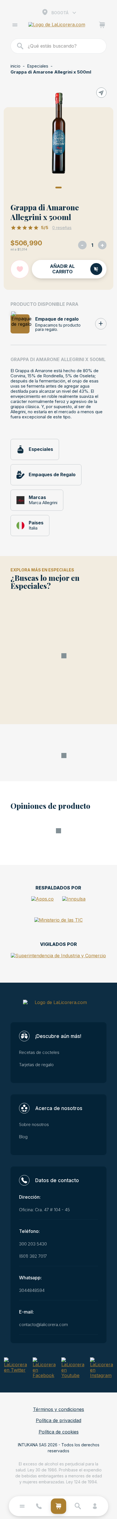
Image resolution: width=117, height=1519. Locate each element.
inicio (15, 66)
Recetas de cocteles (39, 1052)
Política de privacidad (58, 1420)
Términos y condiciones (58, 1409)
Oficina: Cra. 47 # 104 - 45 (44, 1209)
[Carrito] (102, 25)
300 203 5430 (33, 1244)
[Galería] (58, 135)
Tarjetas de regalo (36, 1064)
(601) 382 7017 (33, 1256)
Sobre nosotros (34, 1124)
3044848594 (32, 1290)
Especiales (37, 66)
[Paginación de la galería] (58, 187)
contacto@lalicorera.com (43, 1324)
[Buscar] (20, 46)
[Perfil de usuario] (95, 1506)
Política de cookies (59, 1432)
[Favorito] (20, 269)
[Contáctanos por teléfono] (39, 1506)
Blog (23, 1136)
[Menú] (15, 25)
